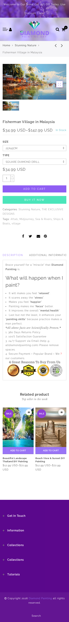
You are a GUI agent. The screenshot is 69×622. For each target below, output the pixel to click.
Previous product (53, 45)
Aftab (14, 219)
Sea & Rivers (43, 219)
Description (13, 255)
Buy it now (34, 199)
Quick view (29, 412)
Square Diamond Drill (22, 161)
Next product (62, 45)
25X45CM (12, 148)
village (16, 223)
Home (6, 45)
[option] (34, 82)
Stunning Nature (25, 45)
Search (36, 615)
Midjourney (26, 219)
